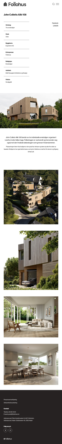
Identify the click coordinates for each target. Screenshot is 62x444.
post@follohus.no (13, 414)
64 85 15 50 (12, 412)
